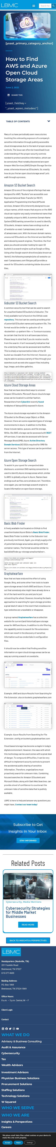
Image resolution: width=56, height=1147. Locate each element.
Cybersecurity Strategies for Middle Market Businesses (28, 912)
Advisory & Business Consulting (21, 1041)
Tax (3, 1059)
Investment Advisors (15, 1072)
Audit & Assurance (13, 1047)
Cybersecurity (14, 902)
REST (48, 432)
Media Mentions (32, 902)
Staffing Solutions (13, 1090)
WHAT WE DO (15, 1034)
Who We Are (15, 1115)
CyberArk (25, 401)
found (41, 401)
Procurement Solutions (16, 1084)
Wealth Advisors (12, 1065)
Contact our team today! (26, 804)
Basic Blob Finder (41, 532)
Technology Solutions (15, 1096)
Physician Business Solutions (20, 1078)
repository (9, 319)
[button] (33, 6)
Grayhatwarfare (25, 617)
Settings (30, 1143)
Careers (6, 1127)
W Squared (8, 1101)
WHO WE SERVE (17, 1107)
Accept (7, 1143)
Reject (18, 1143)
